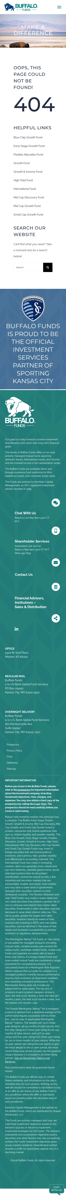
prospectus (24, 789)
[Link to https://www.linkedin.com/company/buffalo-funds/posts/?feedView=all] (16, 629)
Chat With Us (25, 513)
